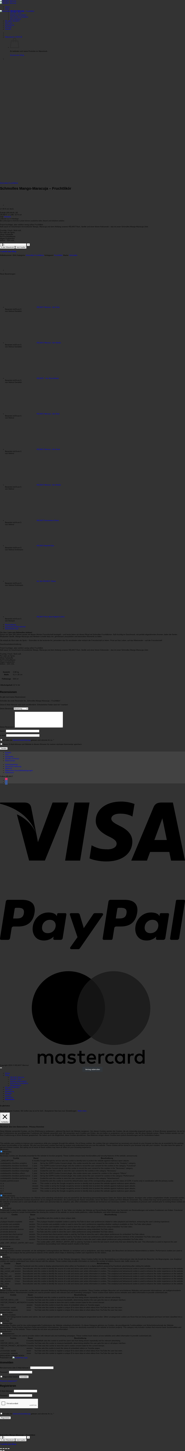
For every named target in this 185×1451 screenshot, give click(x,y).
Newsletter (9, 757)
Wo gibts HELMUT (12, 1087)
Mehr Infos (82, 1111)
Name (3, 731)
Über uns (8, 1089)
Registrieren (5, 1418)
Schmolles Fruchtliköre (9, 183)
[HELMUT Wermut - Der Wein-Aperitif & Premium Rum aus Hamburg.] (8, 2)
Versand (7, 217)
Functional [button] (4, 1206)
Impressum (9, 772)
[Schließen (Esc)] (9, 1448)
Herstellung (9, 1091)
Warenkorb (9, 1099)
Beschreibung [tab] (10, 625)
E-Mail (3, 735)
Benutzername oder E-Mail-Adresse (15, 1368)
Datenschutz (10, 761)
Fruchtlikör (58, 255)
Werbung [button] (3, 1286)
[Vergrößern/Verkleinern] (1, 1448)
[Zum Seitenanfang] (1, 1067)
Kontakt (8, 753)
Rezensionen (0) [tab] (11, 629)
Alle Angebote (15, 1085)
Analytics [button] (3, 1255)
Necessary (7, 1152)
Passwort (4, 1372)
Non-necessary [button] (6, 1193)
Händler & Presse (12, 759)
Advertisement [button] (5, 1331)
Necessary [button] (4, 1149)
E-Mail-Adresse (6, 1391)
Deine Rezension (7, 727)
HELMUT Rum (16, 1079)
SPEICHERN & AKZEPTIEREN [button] (12, 1356)
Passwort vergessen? (8, 1381)
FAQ (7, 755)
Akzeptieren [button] (49, 1111)
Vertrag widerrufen (92, 1069)
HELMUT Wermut (17, 1077)
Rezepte (8, 1093)
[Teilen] (6, 1448)
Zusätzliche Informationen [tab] (15, 627)
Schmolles (73, 255)
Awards (8, 1095)
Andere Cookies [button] (6, 1312)
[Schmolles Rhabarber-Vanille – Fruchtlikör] (11, 205)
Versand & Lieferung (13, 766)
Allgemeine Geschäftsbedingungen (19, 770)
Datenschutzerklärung (21, 740)
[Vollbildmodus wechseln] (4, 1448)
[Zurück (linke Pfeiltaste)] (1, 1450)
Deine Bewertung (7, 709)
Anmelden (24, 1377)
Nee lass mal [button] (59, 1111)
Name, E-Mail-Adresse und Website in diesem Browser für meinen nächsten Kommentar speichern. (42, 744)
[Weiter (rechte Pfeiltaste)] (4, 1450)
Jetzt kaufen (20, 247)
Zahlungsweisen (11, 764)
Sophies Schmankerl (18, 1081)
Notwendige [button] (4, 1321)
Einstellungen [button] (71, 1111)
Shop (7, 9)
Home (7, 7)
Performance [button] (5, 1246)
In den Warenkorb (7, 247)
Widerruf (8, 768)
